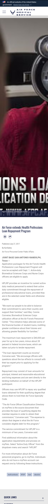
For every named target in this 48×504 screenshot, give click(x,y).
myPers (5, 444)
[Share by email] (10, 236)
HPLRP (23, 474)
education (37, 474)
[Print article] (5, 236)
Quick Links (10, 497)
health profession (13, 474)
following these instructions (29, 463)
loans (29, 474)
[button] (22, 4)
